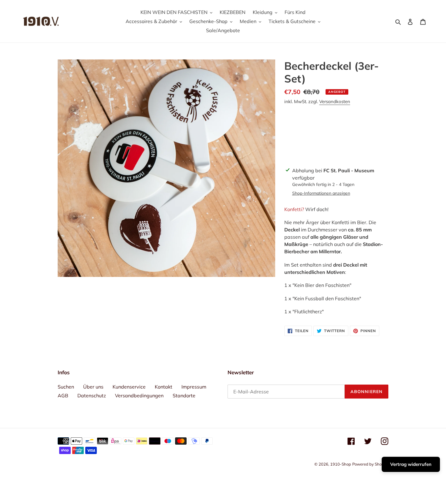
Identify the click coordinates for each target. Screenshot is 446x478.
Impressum (193, 387)
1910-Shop (340, 464)
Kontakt (163, 387)
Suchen (66, 387)
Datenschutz (91, 395)
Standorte (184, 395)
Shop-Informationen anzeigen (321, 193)
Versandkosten (334, 101)
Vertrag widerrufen (410, 464)
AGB (63, 395)
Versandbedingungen (139, 395)
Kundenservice (129, 387)
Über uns (93, 387)
